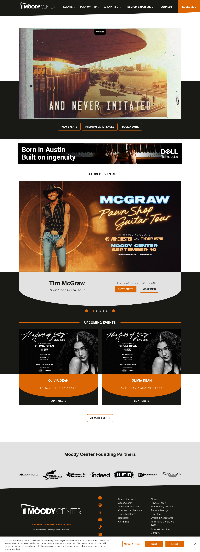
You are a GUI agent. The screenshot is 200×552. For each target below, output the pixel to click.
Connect (166, 7)
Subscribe (189, 7)
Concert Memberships (130, 510)
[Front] (51, 509)
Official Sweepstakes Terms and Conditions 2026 (162, 521)
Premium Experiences (99, 126)
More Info (149, 289)
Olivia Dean (58, 380)
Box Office (156, 514)
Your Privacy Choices (162, 506)
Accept (174, 544)
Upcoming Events (127, 499)
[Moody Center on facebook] (100, 497)
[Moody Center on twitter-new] (100, 512)
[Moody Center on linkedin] (100, 534)
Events (68, 7)
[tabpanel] (100, 243)
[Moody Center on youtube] (100, 519)
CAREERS (123, 521)
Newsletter (157, 499)
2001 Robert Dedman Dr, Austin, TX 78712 (51, 524)
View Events (69, 126)
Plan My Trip (88, 7)
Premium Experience (139, 7)
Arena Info (111, 7)
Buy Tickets (126, 289)
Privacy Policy (158, 503)
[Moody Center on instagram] (100, 505)
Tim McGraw (67, 283)
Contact (155, 532)
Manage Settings (132, 544)
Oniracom (65, 530)
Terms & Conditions (161, 529)
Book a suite (130, 126)
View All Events (100, 418)
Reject (154, 544)
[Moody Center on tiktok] (100, 527)
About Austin (125, 503)
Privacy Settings (159, 510)
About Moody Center (129, 506)
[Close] (195, 544)
